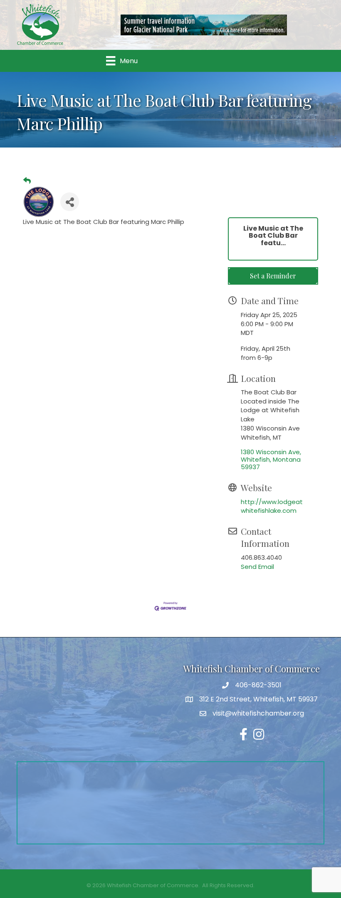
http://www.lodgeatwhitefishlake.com (272, 506)
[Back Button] (27, 180)
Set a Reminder (273, 275)
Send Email (257, 566)
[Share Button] (69, 201)
